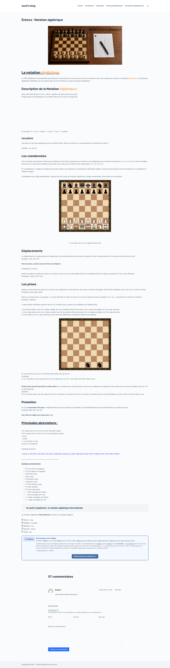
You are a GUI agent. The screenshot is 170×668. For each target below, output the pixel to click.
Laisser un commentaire (58, 649)
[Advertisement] (81, 114)
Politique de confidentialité (134, 6)
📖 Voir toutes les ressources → (85, 556)
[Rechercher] (147, 6)
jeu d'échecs (130, 543)
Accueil (80, 6)
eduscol (51, 550)
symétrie (109, 543)
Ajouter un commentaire (57, 626)
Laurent (54, 664)
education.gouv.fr (43, 550)
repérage (99, 543)
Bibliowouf (100, 6)
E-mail (76, 617)
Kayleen (58, 590)
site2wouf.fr (89, 6)
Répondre (118, 590)
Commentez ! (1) (53, 610)
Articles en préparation (114, 6)
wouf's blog (28, 5)
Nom (50, 617)
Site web (102, 617)
